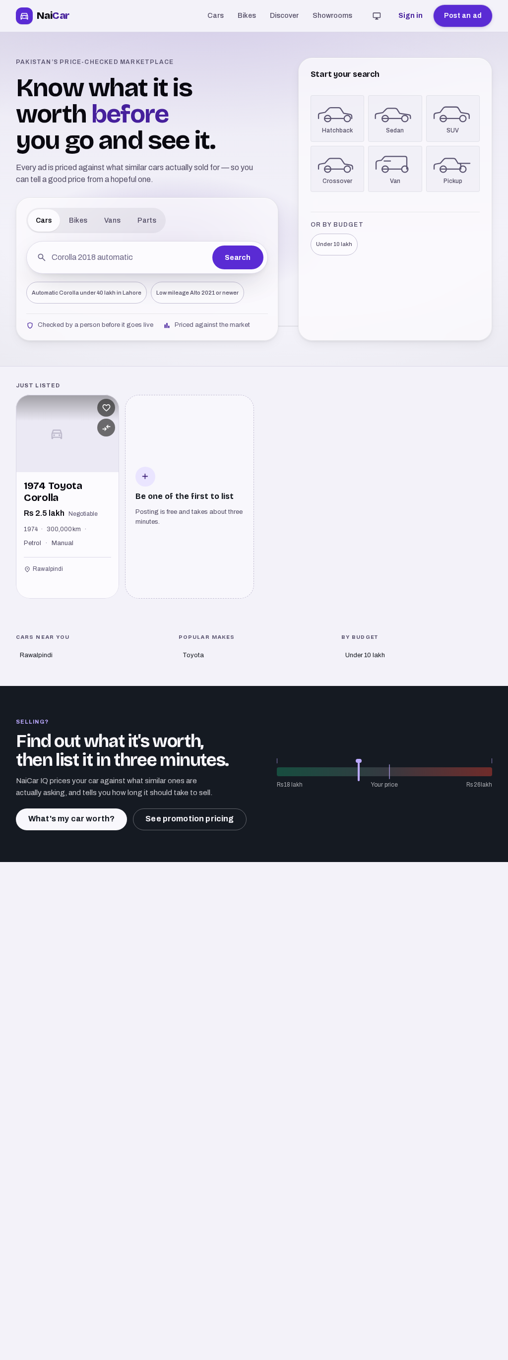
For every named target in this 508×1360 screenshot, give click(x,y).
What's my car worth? (71, 818)
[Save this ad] (106, 408)
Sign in (410, 15)
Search (238, 257)
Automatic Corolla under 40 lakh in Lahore (86, 293)
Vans (112, 220)
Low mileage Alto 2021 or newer (197, 293)
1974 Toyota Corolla (53, 492)
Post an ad (463, 15)
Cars (215, 15)
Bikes (247, 15)
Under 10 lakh (334, 244)
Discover (284, 15)
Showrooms (332, 15)
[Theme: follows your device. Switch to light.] (377, 16)
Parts (146, 220)
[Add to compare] (106, 427)
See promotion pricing (189, 818)
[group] (254, 497)
